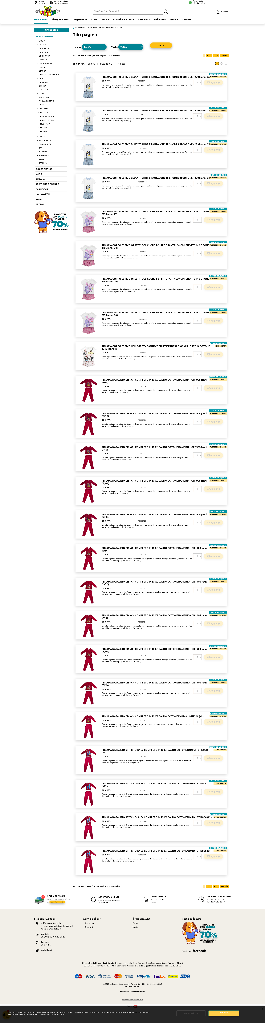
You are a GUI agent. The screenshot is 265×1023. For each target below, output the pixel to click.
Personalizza (191, 1013)
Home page (41, 20)
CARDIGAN (44, 52)
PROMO (39, 204)
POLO (42, 137)
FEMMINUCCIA (47, 116)
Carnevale (144, 20)
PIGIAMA (43, 108)
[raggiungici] (200, 943)
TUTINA (43, 163)
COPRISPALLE (45, 63)
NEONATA (45, 124)
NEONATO (45, 127)
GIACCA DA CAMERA (49, 75)
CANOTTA (44, 48)
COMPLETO (44, 59)
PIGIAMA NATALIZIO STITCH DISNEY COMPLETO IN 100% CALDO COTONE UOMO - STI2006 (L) (156, 851)
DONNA (44, 112)
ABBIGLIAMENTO (44, 36)
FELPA (42, 67)
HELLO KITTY (220, 346)
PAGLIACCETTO (46, 101)
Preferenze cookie (132, 999)
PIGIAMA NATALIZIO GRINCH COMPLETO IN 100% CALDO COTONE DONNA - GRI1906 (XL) (153, 716)
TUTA (41, 159)
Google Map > (57, 902)
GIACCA (42, 71)
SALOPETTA (45, 140)
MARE (38, 174)
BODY (42, 41)
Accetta (223, 1012)
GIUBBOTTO (45, 82)
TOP (41, 148)
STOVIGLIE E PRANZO (47, 184)
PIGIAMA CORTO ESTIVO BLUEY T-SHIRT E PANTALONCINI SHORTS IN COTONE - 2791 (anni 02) (156, 178)
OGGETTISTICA (43, 169)
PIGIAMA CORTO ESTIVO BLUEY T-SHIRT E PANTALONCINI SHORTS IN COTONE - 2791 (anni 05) (156, 77)
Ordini (135, 927)
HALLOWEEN (42, 194)
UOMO (43, 131)
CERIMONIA (44, 56)
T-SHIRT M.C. (45, 152)
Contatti (186, 20)
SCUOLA (40, 179)
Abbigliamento (60, 20)
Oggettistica (80, 20)
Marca (78, 47)
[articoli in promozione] (51, 232)
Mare (94, 20)
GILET (41, 78)
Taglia (114, 47)
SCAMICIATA (45, 144)
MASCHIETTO (47, 120)
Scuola (105, 20)
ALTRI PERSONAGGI (218, 77)
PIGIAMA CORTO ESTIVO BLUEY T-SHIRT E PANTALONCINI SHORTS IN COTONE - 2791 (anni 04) (156, 110)
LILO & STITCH (220, 750)
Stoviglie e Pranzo (123, 20)
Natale (174, 20)
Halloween (160, 20)
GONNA (42, 86)
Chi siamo (89, 923)
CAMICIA (43, 44)
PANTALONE (45, 105)
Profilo (135, 923)
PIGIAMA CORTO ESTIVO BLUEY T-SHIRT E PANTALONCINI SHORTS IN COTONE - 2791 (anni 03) (156, 144)
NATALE (39, 199)
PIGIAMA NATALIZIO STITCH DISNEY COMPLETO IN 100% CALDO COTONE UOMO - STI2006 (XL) (157, 817)
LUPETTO (43, 93)
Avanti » (224, 56)
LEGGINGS (44, 90)
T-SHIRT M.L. (45, 155)
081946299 (46, 945)
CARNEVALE (42, 189)
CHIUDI (263, 1009)
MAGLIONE (44, 97)
